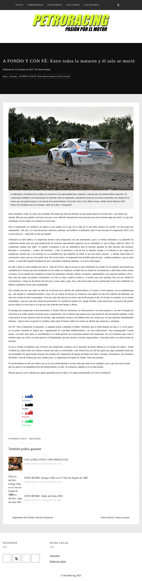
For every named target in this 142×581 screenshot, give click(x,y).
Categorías (55, 5)
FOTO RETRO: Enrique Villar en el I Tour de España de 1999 (56, 477)
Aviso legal (54, 556)
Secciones (73, 5)
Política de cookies (58, 561)
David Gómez (44, 69)
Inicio (19, 5)
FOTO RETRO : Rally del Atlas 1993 (43, 496)
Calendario (91, 5)
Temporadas (35, 5)
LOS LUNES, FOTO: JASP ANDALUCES (46, 459)
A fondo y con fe (18, 439)
